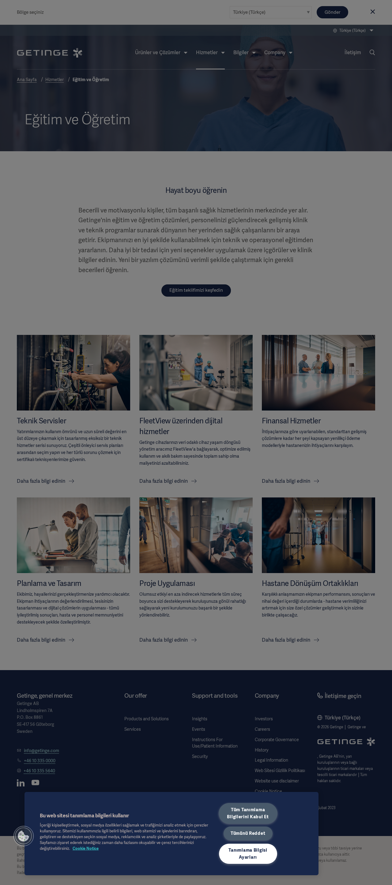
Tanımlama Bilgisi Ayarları (247, 853)
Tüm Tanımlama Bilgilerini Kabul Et (248, 813)
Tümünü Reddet (248, 833)
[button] (23, 836)
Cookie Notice (86, 848)
